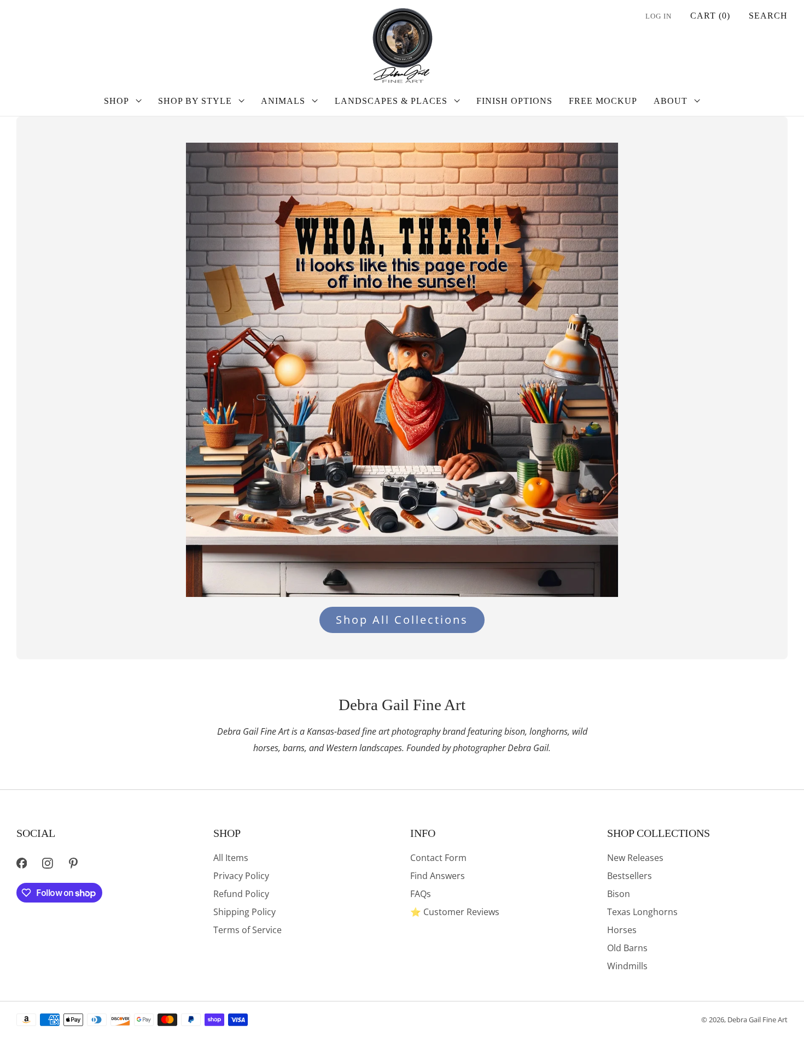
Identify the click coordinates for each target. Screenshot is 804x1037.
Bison (618, 894)
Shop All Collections (402, 619)
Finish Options (514, 101)
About (671, 101)
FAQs (420, 894)
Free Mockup (603, 101)
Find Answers (437, 876)
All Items (230, 858)
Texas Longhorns (642, 912)
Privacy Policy (241, 876)
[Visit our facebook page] (21, 863)
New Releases (635, 858)
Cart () (710, 15)
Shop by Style (195, 101)
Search (768, 15)
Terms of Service (247, 930)
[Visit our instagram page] (47, 863)
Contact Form (438, 858)
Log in (658, 16)
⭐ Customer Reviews (454, 912)
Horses (622, 930)
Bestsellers (629, 876)
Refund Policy (241, 894)
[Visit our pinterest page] (73, 863)
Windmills (627, 966)
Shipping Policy (244, 912)
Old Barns (627, 948)
